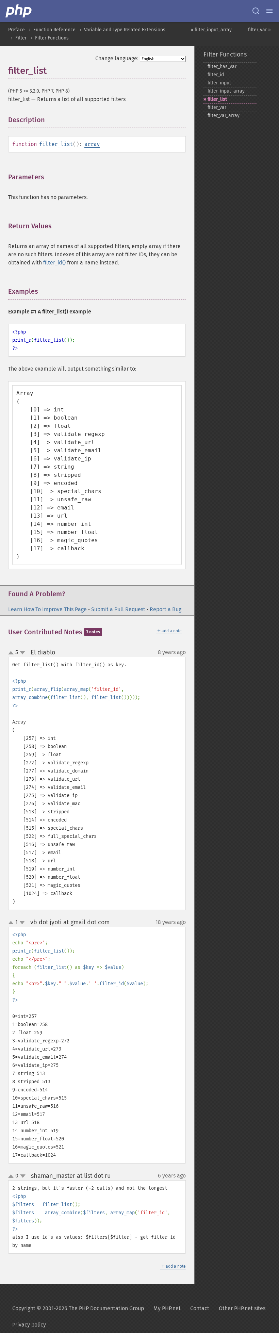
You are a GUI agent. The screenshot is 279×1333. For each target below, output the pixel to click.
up (12, 653)
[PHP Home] (19, 11)
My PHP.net (167, 1308)
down (22, 652)
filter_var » (259, 30)
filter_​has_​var (222, 66)
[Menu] (269, 11)
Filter (21, 38)
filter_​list (217, 99)
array (92, 144)
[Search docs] (256, 11)
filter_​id (216, 75)
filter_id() (54, 262)
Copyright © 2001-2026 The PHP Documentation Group (78, 1308)
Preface (16, 30)
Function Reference (54, 30)
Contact (199, 1308)
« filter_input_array (211, 30)
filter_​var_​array (224, 115)
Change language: (116, 58)
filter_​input (219, 83)
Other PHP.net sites (242, 1308)
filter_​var (217, 107)
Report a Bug (165, 609)
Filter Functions (52, 38)
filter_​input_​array (226, 91)
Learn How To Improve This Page (47, 609)
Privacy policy (29, 1324)
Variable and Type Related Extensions (124, 30)
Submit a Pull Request (118, 609)
